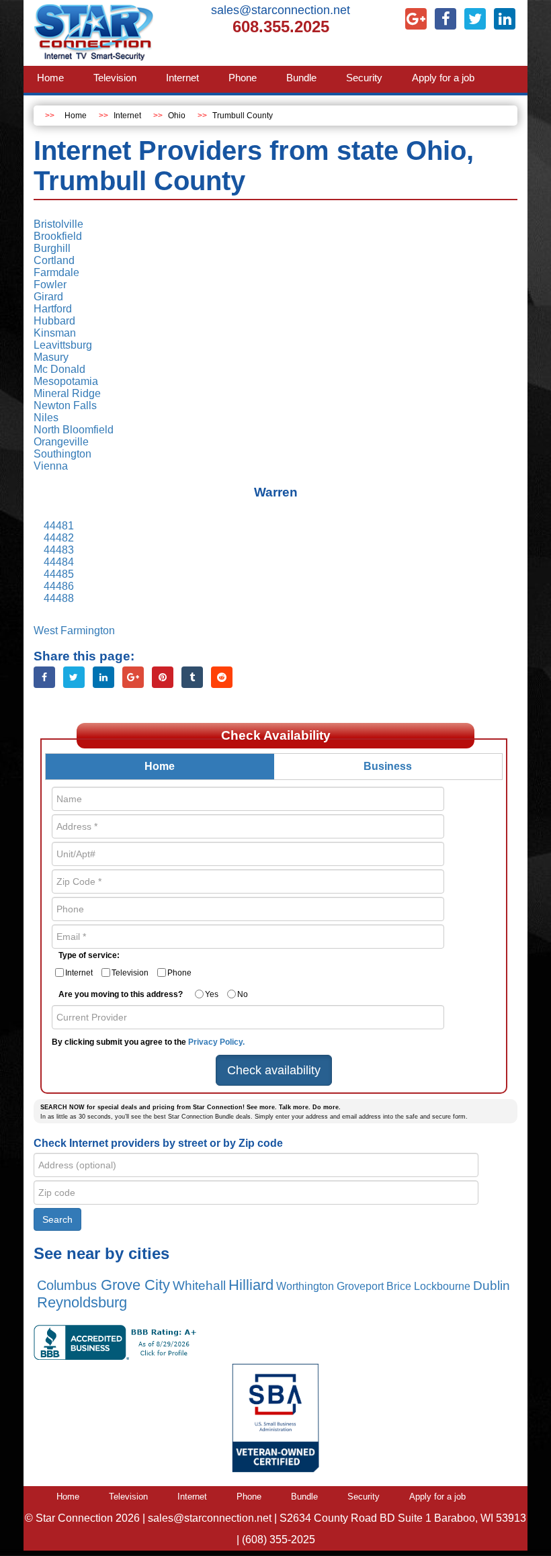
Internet (127, 115)
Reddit (221, 677)
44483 (59, 550)
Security (363, 1497)
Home (76, 115)
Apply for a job (437, 1497)
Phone (179, 973)
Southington (62, 454)
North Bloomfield (74, 429)
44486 (59, 586)
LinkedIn (103, 677)
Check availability (274, 1070)
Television (130, 973)
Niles (46, 417)
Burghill (52, 248)
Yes (211, 994)
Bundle (304, 1497)
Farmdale (56, 272)
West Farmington (74, 630)
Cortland (54, 260)
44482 (59, 538)
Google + (133, 677)
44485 (59, 574)
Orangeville (61, 441)
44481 (59, 525)
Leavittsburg (63, 345)
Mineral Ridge (67, 393)
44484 (59, 562)
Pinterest (162, 677)
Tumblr (192, 677)
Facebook (44, 677)
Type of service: (89, 955)
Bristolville (58, 224)
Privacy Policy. (216, 1042)
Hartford (53, 308)
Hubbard (54, 321)
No (242, 994)
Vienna (51, 466)
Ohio (176, 115)
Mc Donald (59, 369)
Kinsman (55, 333)
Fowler (50, 284)
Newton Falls (65, 405)
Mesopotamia (66, 381)
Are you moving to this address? (120, 994)
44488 (59, 598)
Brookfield (58, 236)
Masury (51, 357)
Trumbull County (242, 115)
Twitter (74, 677)
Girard (48, 296)
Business (388, 766)
